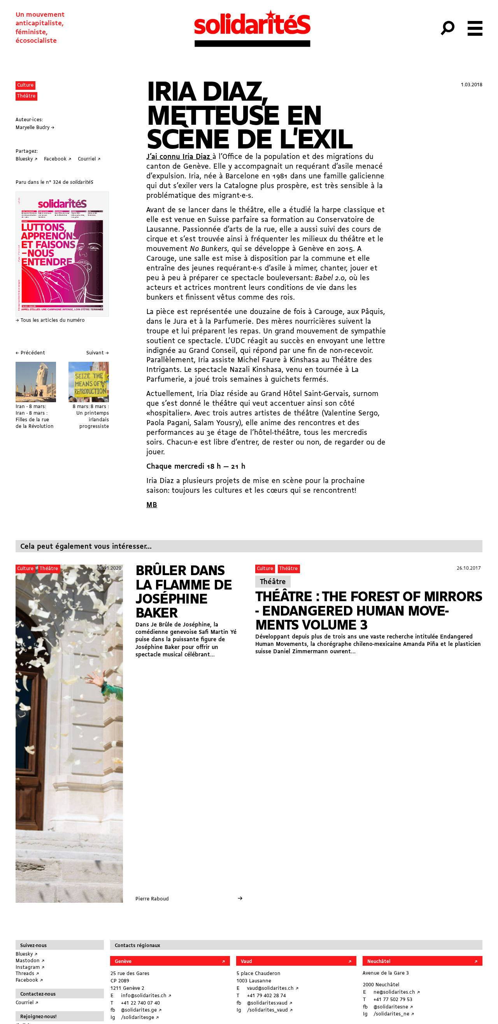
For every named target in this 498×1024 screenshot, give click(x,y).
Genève (123, 961)
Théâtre (26, 96)
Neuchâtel (378, 961)
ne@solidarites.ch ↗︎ (397, 992)
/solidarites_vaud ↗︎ (270, 1010)
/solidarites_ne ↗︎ (394, 1014)
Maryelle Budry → (35, 127)
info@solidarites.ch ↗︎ (146, 995)
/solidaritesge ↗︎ (140, 1017)
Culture (25, 85)
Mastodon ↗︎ (30, 960)
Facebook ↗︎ (29, 980)
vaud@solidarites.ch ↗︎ (273, 988)
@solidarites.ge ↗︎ (141, 1010)
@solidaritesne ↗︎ (393, 1007)
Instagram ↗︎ (30, 967)
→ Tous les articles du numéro (50, 320)
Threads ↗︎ (27, 973)
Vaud (246, 961)
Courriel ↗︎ (27, 1002)
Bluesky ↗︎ (27, 954)
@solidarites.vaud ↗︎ (270, 1003)
